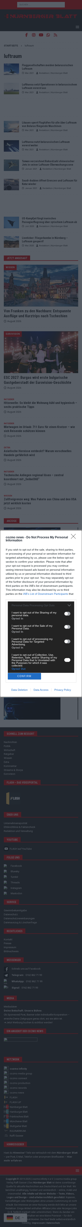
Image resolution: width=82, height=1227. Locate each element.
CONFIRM (24, 676)
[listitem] (41, 605)
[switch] (67, 614)
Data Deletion (19, 689)
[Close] (74, 537)
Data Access (41, 689)
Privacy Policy (62, 689)
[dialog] (41, 613)
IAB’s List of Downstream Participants (45, 593)
